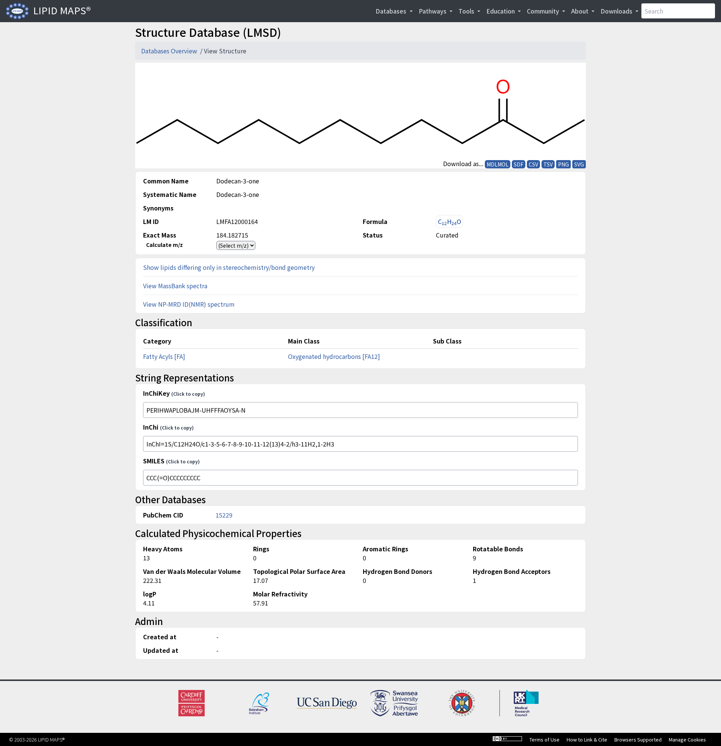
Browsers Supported (638, 739)
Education (501, 10)
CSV (533, 164)
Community (544, 10)
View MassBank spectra (175, 285)
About (580, 10)
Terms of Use (544, 739)
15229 (224, 514)
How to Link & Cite (587, 739)
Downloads (617, 10)
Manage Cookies (687, 739)
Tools (467, 10)
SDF (518, 164)
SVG (579, 164)
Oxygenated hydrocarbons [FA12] (334, 356)
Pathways (433, 10)
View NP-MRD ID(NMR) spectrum (189, 304)
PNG (563, 164)
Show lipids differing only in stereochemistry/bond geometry (229, 267)
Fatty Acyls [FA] (164, 356)
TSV (548, 164)
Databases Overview (170, 50)
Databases (392, 10)
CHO (449, 221)
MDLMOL (497, 164)
